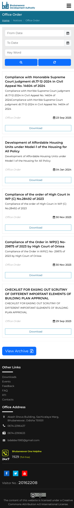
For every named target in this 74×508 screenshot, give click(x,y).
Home (6, 20)
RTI (4, 395)
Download (35, 128)
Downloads (9, 377)
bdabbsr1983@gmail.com (24, 440)
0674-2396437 (16, 425)
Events (6, 381)
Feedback (8, 386)
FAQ (5, 390)
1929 (15, 457)
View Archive (17, 351)
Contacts (7, 399)
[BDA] (18, 5)
